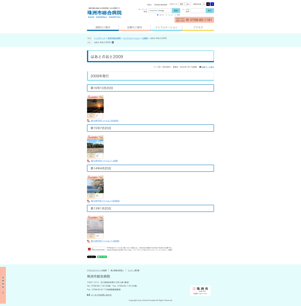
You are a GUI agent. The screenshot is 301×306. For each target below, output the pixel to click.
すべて (161, 15)
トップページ (99, 38)
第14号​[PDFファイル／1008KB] (105, 201)
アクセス (198, 27)
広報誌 (145, 38)
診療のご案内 (134, 27)
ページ (170, 15)
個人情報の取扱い (117, 270)
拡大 (188, 4)
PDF (178, 15)
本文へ (149, 4)
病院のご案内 (102, 27)
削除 (113, 42)
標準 (181, 4)
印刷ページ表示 (208, 67)
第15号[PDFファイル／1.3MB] (104, 161)
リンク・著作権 (133, 270)
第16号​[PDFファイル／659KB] (104, 121)
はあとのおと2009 (102, 42)
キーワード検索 (142, 10)
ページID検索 (185, 10)
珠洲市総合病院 (114, 38)
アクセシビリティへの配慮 (97, 270)
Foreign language (160, 4)
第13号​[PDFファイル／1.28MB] (105, 241)
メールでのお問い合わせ (101, 295)
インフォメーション (166, 27)
